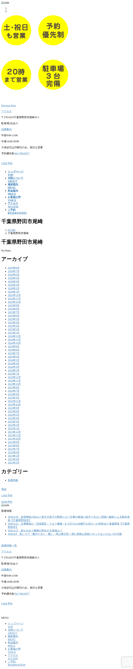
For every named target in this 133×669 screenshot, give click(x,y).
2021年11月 (14, 435)
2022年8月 (13, 411)
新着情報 (13, 480)
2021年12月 (14, 432)
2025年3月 (13, 326)
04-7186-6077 (22, 153)
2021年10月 (14, 438)
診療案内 (6, 129)
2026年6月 (13, 274)
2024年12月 (14, 336)
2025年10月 (14, 302)
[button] (6, 105)
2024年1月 (13, 373)
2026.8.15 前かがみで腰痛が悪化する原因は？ (35, 530)
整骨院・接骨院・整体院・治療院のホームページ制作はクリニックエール (44, 612)
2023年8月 (13, 387)
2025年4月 (13, 322)
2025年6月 (13, 315)
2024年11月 (14, 339)
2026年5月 (13, 278)
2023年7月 (13, 391)
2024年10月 (14, 343)
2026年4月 (13, 281)
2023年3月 (13, 397)
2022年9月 (13, 408)
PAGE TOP (127, 645)
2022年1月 (13, 428)
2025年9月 (13, 305)
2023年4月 (13, 394)
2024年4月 (13, 363)
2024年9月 (13, 346)
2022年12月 (14, 401)
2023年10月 (14, 384)
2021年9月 (13, 442)
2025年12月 (14, 295)
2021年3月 (13, 462)
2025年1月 (13, 332)
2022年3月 (13, 421)
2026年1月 (13, 291)
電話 (3, 489)
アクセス (6, 111)
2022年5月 (13, 414)
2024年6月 (13, 356)
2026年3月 (13, 285)
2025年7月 (13, 312)
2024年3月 (13, 367)
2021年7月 (13, 449)
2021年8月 (13, 445)
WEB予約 (6, 502)
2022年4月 (13, 418)
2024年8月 (13, 349)
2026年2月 (13, 288)
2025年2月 (13, 329)
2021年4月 (13, 459)
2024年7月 (13, 353)
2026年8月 (13, 267)
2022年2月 (13, 425)
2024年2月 (13, 370)
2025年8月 (13, 308)
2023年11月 (14, 380)
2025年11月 (14, 298)
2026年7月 (13, 271)
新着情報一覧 (9, 545)
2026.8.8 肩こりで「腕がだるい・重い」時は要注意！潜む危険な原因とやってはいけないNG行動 (65, 534)
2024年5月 (13, 360)
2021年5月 (13, 455)
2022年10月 (14, 404)
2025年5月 (13, 319)
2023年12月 (14, 377)
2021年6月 (13, 452)
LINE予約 (6, 163)
